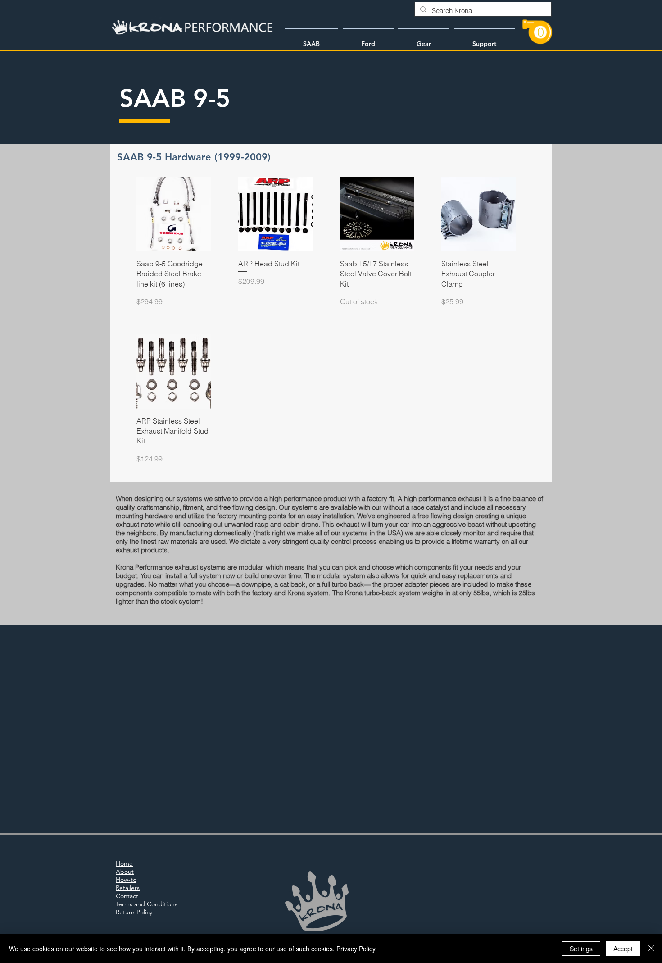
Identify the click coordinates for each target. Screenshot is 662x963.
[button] (311, 39)
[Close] (651, 948)
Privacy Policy (356, 948)
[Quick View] (173, 214)
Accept (623, 948)
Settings (581, 948)
